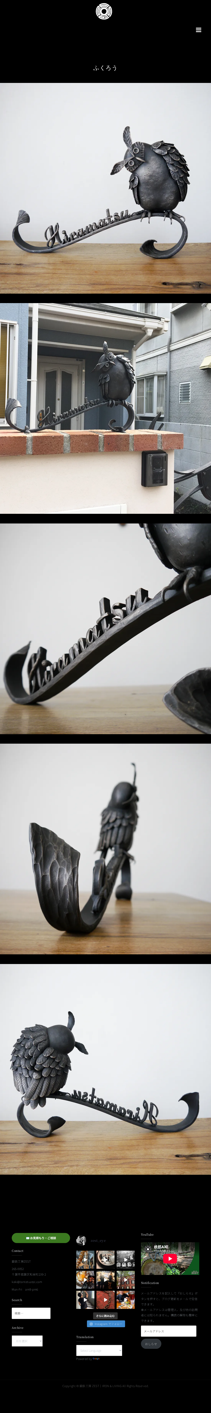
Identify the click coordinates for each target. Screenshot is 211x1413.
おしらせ (151, 1344)
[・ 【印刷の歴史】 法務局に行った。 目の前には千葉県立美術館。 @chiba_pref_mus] (105, 1300)
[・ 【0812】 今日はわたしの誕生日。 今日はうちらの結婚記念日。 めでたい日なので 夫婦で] (105, 1260)
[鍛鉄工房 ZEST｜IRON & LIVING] (104, 11)
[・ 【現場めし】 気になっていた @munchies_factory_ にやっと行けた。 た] (126, 1300)
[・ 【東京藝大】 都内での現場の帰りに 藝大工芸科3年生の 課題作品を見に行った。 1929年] (126, 1280)
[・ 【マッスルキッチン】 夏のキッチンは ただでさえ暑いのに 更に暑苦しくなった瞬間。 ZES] (105, 1280)
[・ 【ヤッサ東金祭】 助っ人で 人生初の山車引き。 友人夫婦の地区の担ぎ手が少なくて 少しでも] (126, 1260)
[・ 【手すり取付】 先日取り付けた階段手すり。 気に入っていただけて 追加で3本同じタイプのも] (85, 1300)
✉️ (41, 1238)
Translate (106, 1359)
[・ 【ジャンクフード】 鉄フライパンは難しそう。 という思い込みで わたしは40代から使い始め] (85, 1280)
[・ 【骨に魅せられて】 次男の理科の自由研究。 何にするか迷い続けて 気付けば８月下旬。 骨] (85, 1260)
